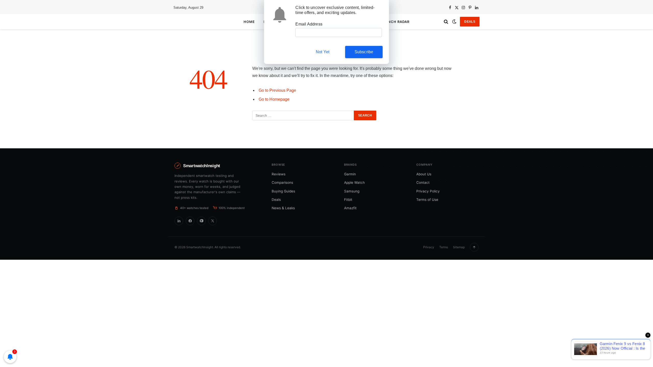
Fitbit (348, 200)
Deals (469, 21)
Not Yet (322, 52)
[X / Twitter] (212, 221)
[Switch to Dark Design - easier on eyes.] (454, 21)
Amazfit (350, 208)
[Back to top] (474, 247)
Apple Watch (354, 182)
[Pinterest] (201, 221)
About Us (423, 174)
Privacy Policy (428, 191)
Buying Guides (283, 191)
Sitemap (459, 247)
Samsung (351, 191)
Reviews (278, 174)
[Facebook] (190, 221)
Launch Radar (394, 22)
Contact (423, 182)
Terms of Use (427, 200)
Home (249, 22)
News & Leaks (283, 208)
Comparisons (282, 182)
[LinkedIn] (178, 221)
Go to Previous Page (277, 90)
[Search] (446, 22)
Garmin (350, 174)
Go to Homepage (274, 99)
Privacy (428, 247)
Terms (443, 247)
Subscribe (364, 52)
